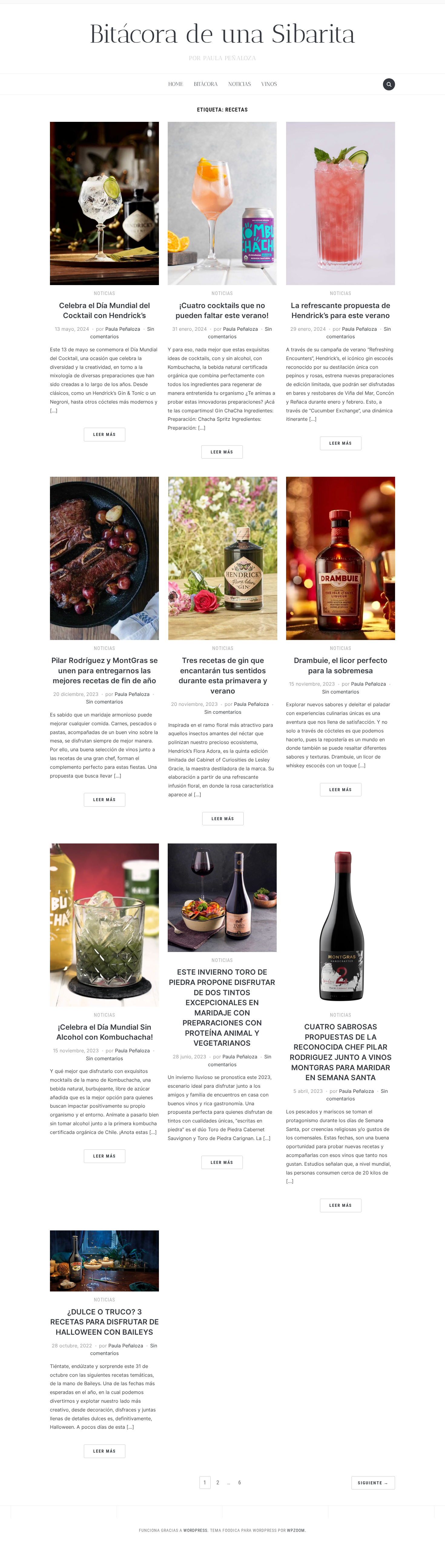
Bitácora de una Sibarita (222, 33)
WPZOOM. (296, 1530)
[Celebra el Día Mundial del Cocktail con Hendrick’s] (104, 203)
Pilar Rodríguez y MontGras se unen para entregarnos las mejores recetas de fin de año (104, 670)
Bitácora (206, 84)
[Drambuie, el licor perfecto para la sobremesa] (340, 558)
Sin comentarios (104, 702)
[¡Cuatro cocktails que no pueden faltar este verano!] (222, 203)
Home (175, 84)
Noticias (239, 84)
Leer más (104, 434)
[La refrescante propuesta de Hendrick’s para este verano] (340, 203)
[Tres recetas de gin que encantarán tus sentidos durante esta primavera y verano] (222, 558)
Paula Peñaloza (122, 329)
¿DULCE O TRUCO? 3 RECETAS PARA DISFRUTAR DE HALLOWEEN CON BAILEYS (104, 1322)
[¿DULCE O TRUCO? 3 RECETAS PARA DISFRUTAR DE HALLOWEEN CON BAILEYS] (104, 1260)
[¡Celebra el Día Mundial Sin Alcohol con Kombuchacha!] (104, 925)
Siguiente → (373, 1482)
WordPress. (196, 1530)
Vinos (269, 84)
